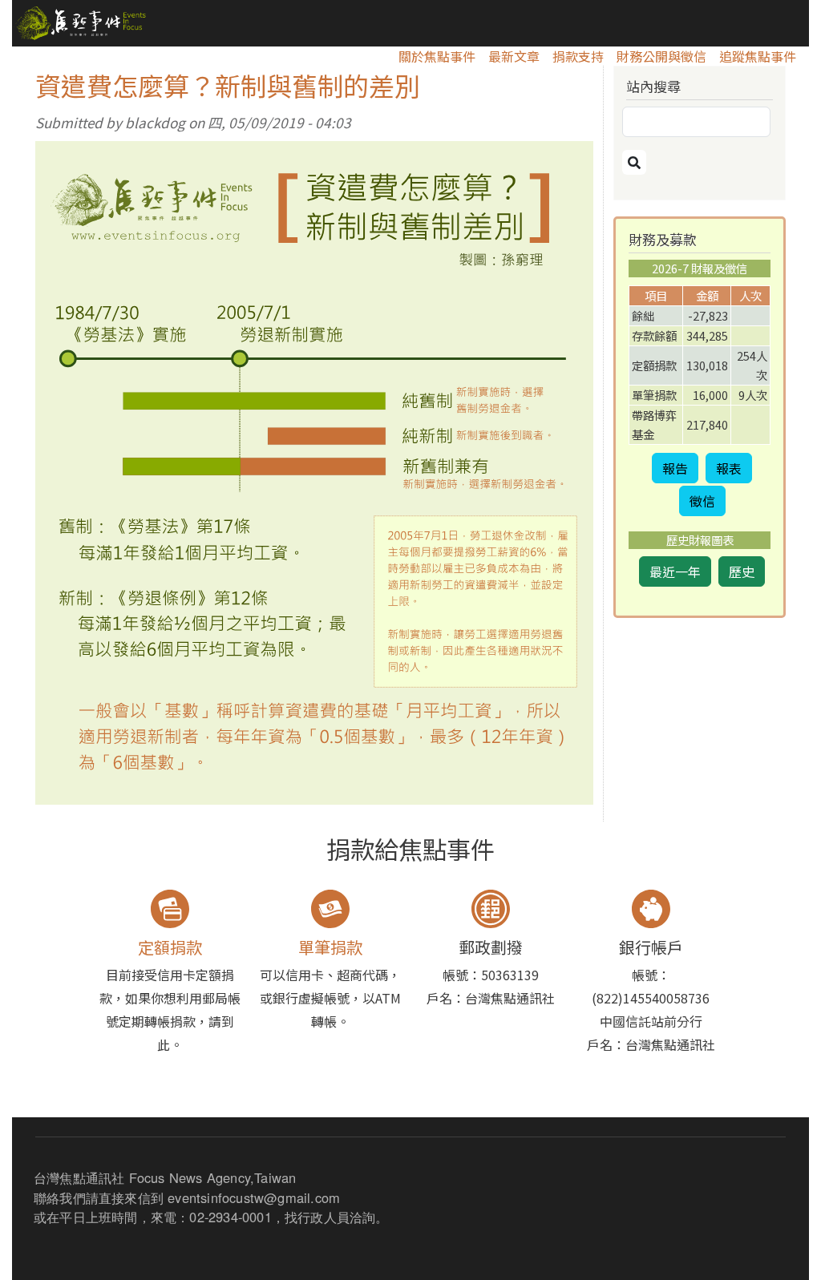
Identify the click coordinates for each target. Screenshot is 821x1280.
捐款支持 (578, 56)
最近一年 (675, 571)
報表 (729, 468)
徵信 (702, 501)
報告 (675, 468)
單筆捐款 (330, 947)
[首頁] (79, 23)
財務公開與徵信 (661, 56)
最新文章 (514, 56)
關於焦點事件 (436, 56)
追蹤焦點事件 (757, 56)
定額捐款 (170, 947)
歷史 (741, 571)
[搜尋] (634, 162)
